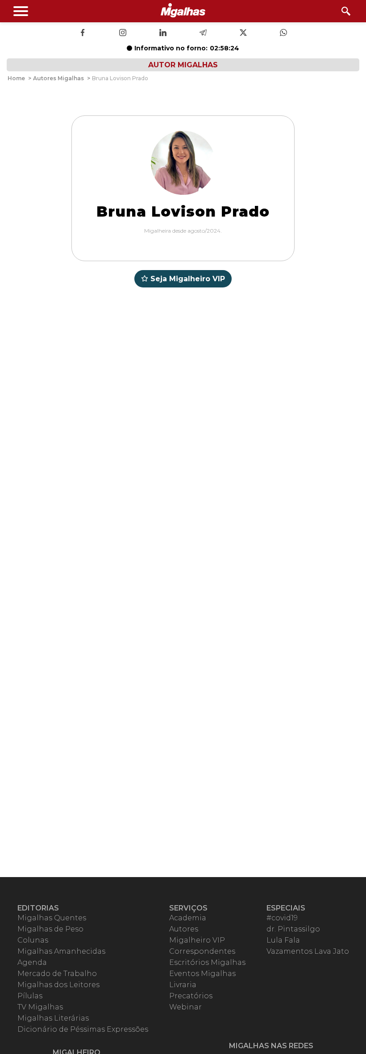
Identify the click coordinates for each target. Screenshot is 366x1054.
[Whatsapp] (283, 33)
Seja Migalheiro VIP (187, 279)
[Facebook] (82, 33)
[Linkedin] (163, 33)
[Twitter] (243, 33)
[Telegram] (203, 33)
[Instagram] (122, 33)
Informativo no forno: (187, 48)
